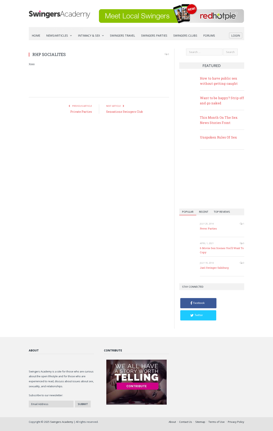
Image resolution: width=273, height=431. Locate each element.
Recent (203, 212)
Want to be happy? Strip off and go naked (222, 100)
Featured (211, 65)
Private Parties (81, 112)
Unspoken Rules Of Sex (218, 137)
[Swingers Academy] (59, 13)
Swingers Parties (154, 35)
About (172, 422)
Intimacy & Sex (89, 35)
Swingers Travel (122, 35)
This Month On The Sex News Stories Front (219, 120)
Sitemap (200, 422)
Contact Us (185, 422)
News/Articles (57, 35)
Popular (187, 212)
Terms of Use (216, 422)
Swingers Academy (61, 422)
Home (36, 35)
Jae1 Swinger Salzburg (214, 267)
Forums (209, 35)
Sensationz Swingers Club (124, 112)
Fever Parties (208, 228)
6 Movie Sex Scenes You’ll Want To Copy (222, 250)
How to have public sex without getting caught (219, 81)
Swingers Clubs (185, 35)
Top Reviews (222, 212)
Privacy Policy (236, 422)
